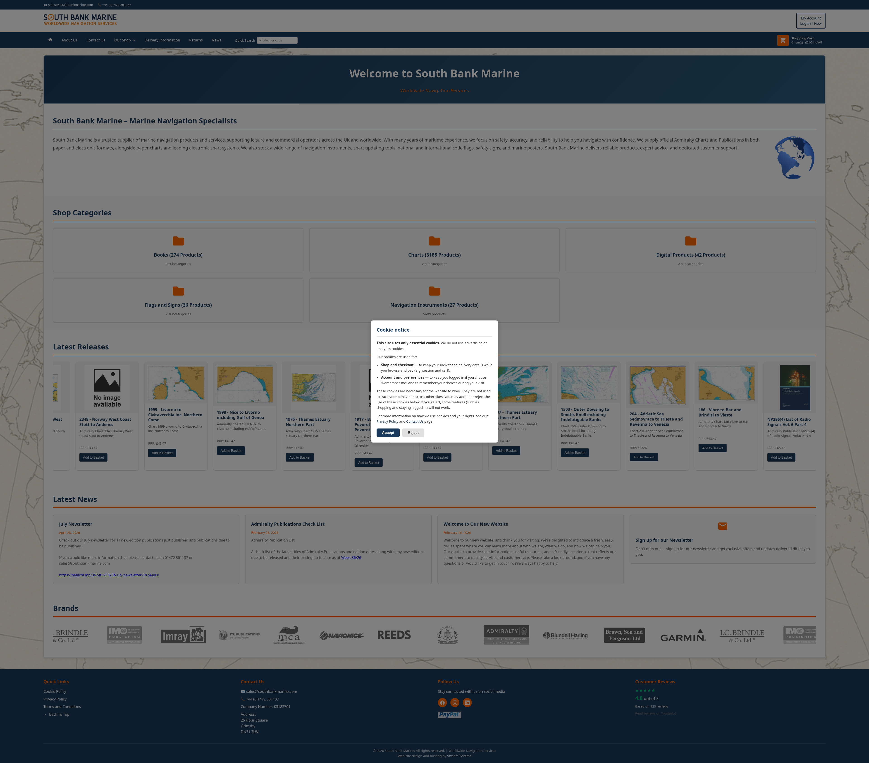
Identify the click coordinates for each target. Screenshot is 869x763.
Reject (413, 433)
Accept (388, 433)
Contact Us (414, 421)
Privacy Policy (387, 421)
